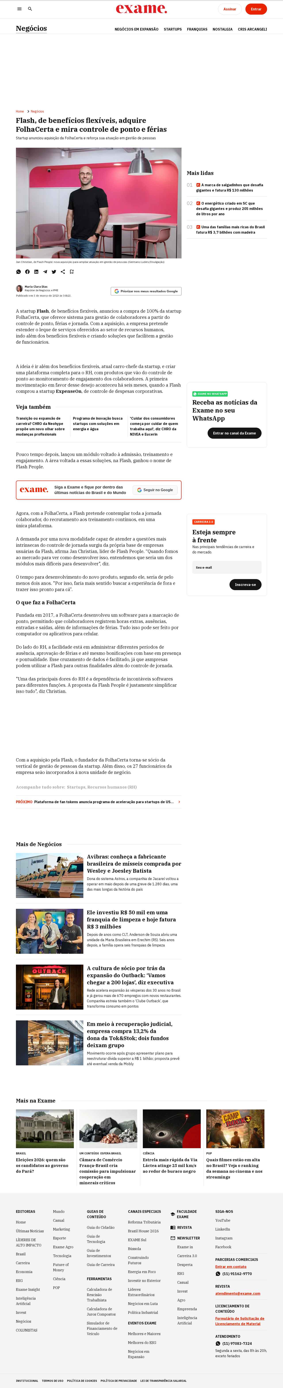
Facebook (223, 1247)
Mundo (59, 1211)
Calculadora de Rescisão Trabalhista (99, 1294)
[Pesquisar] (30, 9)
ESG (19, 1280)
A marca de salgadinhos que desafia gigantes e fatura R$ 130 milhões (229, 187)
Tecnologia (62, 1256)
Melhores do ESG (142, 1342)
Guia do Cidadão (101, 1227)
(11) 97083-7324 (237, 1343)
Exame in (185, 1247)
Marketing (61, 1229)
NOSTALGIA (223, 29)
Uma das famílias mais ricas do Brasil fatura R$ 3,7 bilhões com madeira (230, 230)
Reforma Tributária (144, 1222)
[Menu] (19, 9)
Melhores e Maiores (144, 1334)
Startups (76, 787)
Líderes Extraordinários (141, 1292)
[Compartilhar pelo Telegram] (45, 271)
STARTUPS (173, 29)
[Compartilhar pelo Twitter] (54, 271)
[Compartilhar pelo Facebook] (27, 271)
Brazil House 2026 (143, 1231)
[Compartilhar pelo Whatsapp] (18, 271)
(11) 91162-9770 (237, 1274)
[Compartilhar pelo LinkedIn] (36, 271)
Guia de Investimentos (99, 1253)
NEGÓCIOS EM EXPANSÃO (137, 29)
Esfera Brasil (110, 1153)
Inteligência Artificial (26, 1301)
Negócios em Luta (143, 1303)
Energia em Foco (142, 1272)
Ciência (59, 1279)
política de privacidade (119, 1380)
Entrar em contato (231, 1266)
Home (20, 111)
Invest (21, 1312)
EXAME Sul (137, 1240)
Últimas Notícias (30, 1231)
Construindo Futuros (138, 1260)
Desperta (185, 1264)
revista (184, 1227)
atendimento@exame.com (237, 1293)
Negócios (31, 28)
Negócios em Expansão (138, 1354)
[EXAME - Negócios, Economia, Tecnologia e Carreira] (141, 9)
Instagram (224, 1238)
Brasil (21, 1254)
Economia (24, 1272)
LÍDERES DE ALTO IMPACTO (28, 1242)
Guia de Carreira (101, 1264)
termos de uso (52, 1380)
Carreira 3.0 (187, 1256)
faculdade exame (187, 1214)
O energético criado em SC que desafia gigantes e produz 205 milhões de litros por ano (229, 208)
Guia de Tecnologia (96, 1239)
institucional (27, 1380)
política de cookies (82, 1380)
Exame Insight (28, 1289)
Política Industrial (143, 1312)
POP (56, 1287)
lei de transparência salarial (163, 1380)
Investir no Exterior (144, 1280)
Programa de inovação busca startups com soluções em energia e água (97, 423)
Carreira (23, 1263)
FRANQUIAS (197, 29)
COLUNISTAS (26, 1330)
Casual (58, 1220)
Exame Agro (63, 1247)
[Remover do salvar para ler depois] (71, 271)
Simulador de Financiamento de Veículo (102, 1328)
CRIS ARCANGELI (252, 29)
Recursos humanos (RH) (112, 787)
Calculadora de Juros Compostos (101, 1311)
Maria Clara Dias (36, 286)
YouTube (222, 1220)
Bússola (134, 1248)
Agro (181, 1300)
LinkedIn (222, 1229)
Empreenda (187, 1309)
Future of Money (61, 1267)
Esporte (59, 1238)
